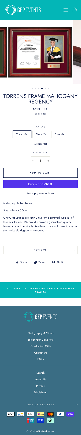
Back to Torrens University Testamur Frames (43, 290)
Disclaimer (40, 392)
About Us (40, 379)
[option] (40, 52)
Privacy (40, 386)
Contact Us (40, 353)
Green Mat (40, 144)
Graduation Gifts (40, 346)
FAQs (40, 359)
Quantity (40, 152)
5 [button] (46, 89)
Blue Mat (60, 134)
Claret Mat (22, 134)
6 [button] (49, 89)
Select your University (40, 340)
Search (40, 373)
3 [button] (39, 89)
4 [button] (42, 89)
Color (40, 127)
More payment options (40, 193)
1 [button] (33, 89)
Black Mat (41, 134)
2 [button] (36, 89)
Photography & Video (40, 333)
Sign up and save (40, 404)
